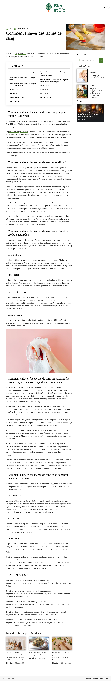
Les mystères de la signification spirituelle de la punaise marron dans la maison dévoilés (88, 114)
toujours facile (20, 54)
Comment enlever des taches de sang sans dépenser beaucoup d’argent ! (54, 81)
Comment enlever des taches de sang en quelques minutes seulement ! (22, 73)
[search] (104, 7)
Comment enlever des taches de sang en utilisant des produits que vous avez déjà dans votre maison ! (53, 74)
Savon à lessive (14, 101)
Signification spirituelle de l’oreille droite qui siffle (97, 77)
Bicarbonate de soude (16, 97)
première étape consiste (18, 132)
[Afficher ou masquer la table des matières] (46, 66)
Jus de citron (13, 93)
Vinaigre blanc (13, 90)
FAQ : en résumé (45, 97)
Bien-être (9, 663)
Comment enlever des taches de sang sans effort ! (23, 79)
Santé (31, 658)
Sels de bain (44, 90)
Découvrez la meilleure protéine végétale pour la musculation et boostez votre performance (96, 92)
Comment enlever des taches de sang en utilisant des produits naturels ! (22, 85)
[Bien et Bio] (55, 7)
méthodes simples (59, 124)
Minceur (92, 85)
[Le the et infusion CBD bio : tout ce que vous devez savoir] (39, 643)
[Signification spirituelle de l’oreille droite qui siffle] (82, 75)
